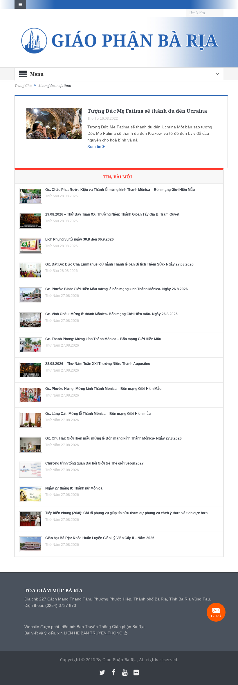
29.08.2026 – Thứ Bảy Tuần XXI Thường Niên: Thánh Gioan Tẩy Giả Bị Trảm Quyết (112, 214)
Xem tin (94, 146)
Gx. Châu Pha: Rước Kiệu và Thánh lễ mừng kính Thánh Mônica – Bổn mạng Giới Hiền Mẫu (120, 190)
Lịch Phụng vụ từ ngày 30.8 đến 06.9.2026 (79, 239)
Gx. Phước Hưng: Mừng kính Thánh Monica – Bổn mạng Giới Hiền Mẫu (103, 389)
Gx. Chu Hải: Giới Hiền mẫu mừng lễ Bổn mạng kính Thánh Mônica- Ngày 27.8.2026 (113, 438)
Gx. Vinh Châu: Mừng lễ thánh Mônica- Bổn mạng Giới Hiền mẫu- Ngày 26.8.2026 (111, 314)
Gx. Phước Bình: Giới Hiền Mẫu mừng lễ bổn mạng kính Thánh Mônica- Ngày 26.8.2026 (116, 289)
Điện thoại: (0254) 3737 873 (50, 605)
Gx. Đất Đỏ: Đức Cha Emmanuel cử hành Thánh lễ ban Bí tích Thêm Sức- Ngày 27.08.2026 (119, 264)
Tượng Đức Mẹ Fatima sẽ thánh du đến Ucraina (147, 110)
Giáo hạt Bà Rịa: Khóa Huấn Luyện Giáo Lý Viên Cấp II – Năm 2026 (99, 538)
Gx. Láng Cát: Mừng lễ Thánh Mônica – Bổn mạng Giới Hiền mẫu (98, 414)
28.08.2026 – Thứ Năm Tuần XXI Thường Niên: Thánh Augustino (97, 364)
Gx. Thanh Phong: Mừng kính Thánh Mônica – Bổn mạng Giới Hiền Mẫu (103, 339)
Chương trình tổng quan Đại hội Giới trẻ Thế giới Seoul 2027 (94, 463)
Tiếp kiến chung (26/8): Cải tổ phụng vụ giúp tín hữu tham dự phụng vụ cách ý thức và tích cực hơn (126, 513)
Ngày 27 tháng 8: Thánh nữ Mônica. (74, 488)
